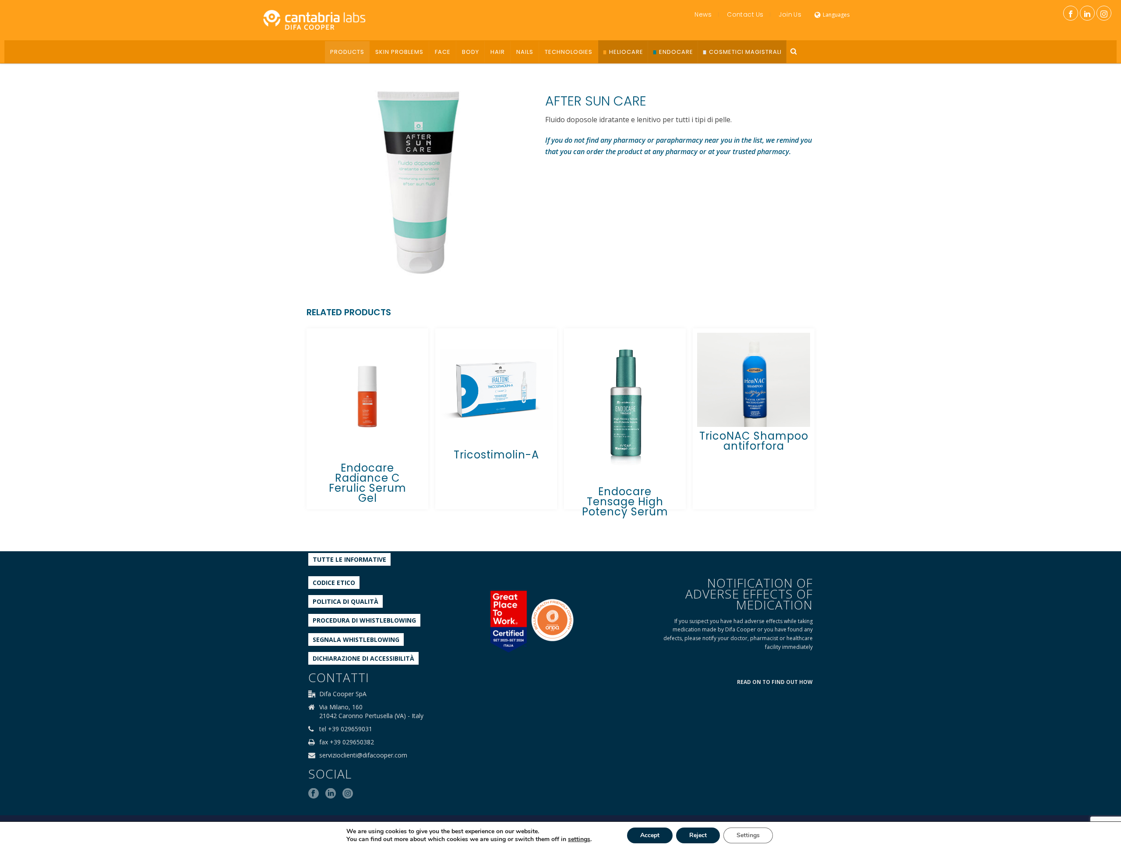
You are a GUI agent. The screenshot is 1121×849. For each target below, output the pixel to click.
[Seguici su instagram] (347, 794)
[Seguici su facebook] (313, 794)
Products (347, 52)
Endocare (676, 52)
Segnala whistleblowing (356, 639)
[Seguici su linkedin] (330, 794)
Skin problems (399, 52)
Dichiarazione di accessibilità (363, 658)
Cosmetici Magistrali (745, 52)
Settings (748, 835)
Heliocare (626, 52)
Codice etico (334, 582)
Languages (836, 14)
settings (579, 839)
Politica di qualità (345, 601)
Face (443, 52)
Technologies (568, 52)
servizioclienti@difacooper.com (363, 755)
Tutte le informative (349, 559)
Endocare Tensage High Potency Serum (625, 501)
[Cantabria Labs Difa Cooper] (314, 20)
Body (470, 52)
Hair (497, 52)
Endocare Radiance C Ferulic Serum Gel (367, 483)
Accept (649, 835)
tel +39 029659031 (345, 729)
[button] (507, 92)
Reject (698, 835)
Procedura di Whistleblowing (364, 620)
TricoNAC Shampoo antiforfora (753, 441)
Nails (524, 52)
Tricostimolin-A (496, 454)
